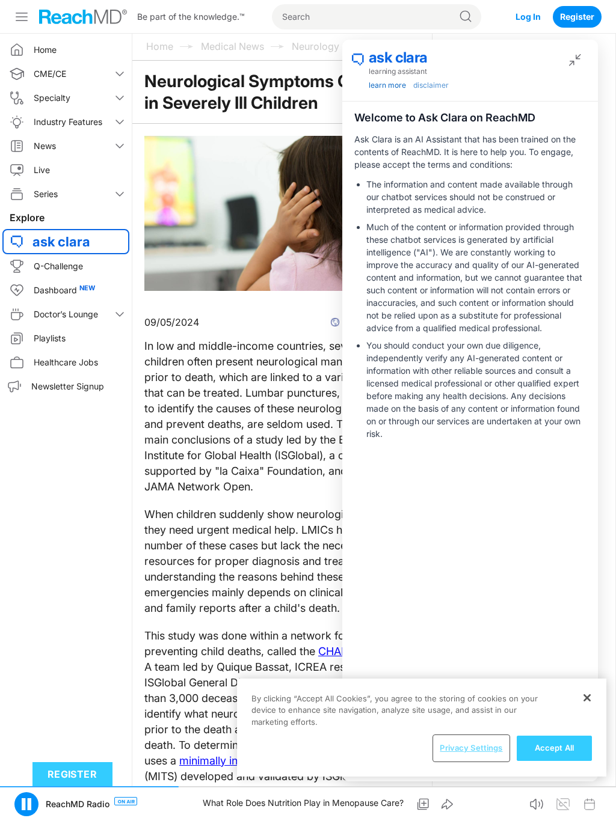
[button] (423, 804)
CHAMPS (341, 651)
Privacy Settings (471, 747)
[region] (421, 728)
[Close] (587, 698)
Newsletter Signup (67, 386)
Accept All (554, 747)
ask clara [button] (61, 241)
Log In (528, 16)
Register (577, 16)
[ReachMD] (83, 17)
